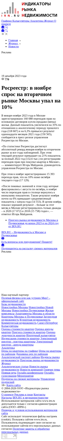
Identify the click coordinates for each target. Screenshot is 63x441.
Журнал (49, 20)
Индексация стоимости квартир (20, 338)
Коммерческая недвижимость (19, 322)
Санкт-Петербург (47, 322)
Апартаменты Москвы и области (35, 313)
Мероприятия (25, 375)
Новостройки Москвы (14, 307)
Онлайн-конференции (30, 372)
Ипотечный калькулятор (40, 335)
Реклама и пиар (23, 394)
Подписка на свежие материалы (20, 378)
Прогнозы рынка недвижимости (39, 360)
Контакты (39, 394)
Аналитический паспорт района (20, 357)
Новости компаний (31, 369)
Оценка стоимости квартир (17, 329)
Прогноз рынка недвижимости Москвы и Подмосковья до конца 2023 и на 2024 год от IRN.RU (33, 223)
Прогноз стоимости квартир (29, 332)
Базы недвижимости (13, 304)
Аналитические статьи (15, 366)
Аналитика (37, 20)
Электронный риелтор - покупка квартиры (29, 340)
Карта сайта (13, 385)
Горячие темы (52, 369)
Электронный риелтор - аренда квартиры (27, 343)
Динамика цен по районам (32, 354)
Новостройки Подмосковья (28, 310)
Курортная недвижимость (35, 319)
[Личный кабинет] (3, 27)
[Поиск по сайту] (6, 27)
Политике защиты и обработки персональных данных (25, 430)
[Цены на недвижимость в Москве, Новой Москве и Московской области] (29, 17)
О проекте (7, 394)
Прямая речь (8, 372)
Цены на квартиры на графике (19, 350)
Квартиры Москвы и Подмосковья (22, 316)
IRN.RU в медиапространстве (30, 397)
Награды (6, 397)
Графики (6, 20)
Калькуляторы (21, 20)
